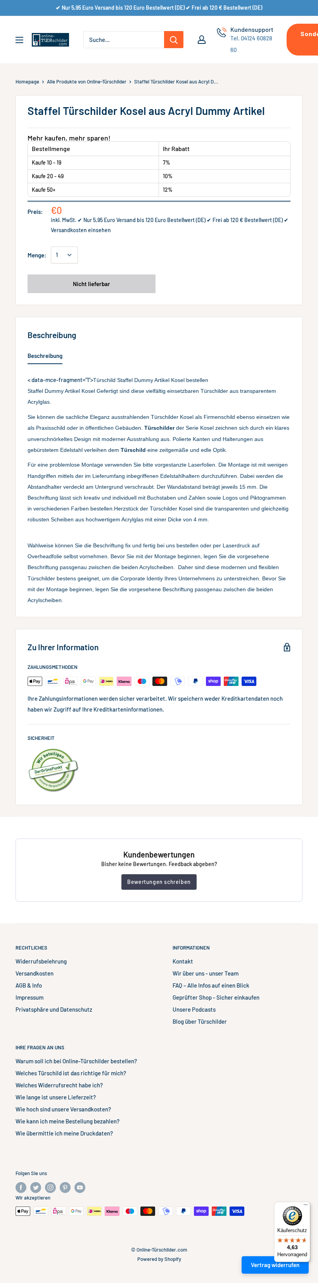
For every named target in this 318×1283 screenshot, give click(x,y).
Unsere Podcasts (194, 1009)
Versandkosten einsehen (81, 230)
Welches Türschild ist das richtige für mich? (71, 1072)
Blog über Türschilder (200, 1021)
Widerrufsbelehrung (41, 961)
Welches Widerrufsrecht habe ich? (59, 1085)
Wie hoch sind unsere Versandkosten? (63, 1109)
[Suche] (173, 39)
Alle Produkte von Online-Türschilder (86, 81)
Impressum (29, 997)
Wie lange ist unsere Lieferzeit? (56, 1097)
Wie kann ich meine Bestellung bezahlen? (67, 1121)
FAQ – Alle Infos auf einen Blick (211, 985)
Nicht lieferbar (91, 283)
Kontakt (183, 961)
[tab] (45, 357)
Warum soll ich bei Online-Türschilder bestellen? (76, 1060)
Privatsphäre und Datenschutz (54, 1009)
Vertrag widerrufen (275, 1264)
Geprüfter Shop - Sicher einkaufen (216, 997)
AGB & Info (29, 985)
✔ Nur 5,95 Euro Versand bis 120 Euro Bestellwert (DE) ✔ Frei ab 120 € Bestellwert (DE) (159, 7)
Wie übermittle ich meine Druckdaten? (64, 1133)
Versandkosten (35, 973)
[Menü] (305, 1206)
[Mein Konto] (202, 39)
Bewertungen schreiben (159, 881)
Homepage (27, 81)
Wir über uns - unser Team (205, 973)
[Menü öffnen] (19, 40)
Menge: (37, 255)
